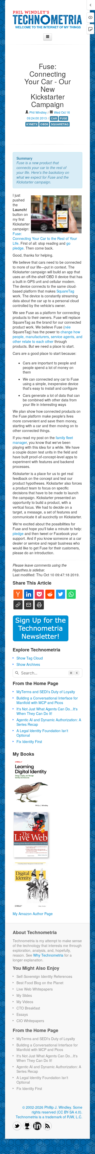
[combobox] (47, 672)
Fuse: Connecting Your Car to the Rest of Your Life (45, 238)
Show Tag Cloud (29, 658)
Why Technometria (48, 955)
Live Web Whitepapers (34, 989)
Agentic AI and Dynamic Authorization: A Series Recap (48, 722)
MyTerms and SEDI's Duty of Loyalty (45, 691)
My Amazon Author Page (33, 913)
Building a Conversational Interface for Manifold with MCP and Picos (47, 700)
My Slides (24, 995)
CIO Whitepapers (30, 1020)
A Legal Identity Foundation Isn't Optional (42, 733)
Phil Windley (38, 112)
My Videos (24, 1001)
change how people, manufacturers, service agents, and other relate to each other (47, 336)
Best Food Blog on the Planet (39, 982)
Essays (22, 1014)
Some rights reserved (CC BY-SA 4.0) (57, 1110)
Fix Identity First (29, 741)
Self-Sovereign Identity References (44, 976)
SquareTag (65, 291)
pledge (18, 533)
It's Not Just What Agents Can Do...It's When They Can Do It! (47, 711)
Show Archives (28, 664)
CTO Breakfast (28, 1008)
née (68, 326)
